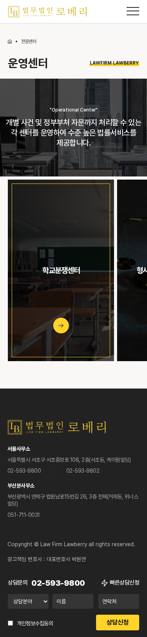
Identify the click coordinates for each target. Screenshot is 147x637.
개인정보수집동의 (35, 623)
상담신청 (118, 622)
